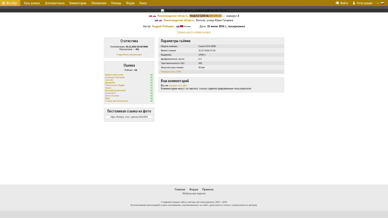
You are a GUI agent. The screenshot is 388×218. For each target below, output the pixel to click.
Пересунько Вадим (115, 85)
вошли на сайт (178, 85)
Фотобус (11, 3)
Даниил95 (110, 82)
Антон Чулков (112, 95)
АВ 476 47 (215, 15)
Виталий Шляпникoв (115, 90)
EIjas (107, 98)
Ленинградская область (172, 15)
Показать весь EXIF (171, 71)
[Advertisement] (194, 153)
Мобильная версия (194, 193)
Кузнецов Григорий (114, 77)
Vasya (108, 88)
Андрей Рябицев (163, 26)
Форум (193, 189)
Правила (207, 189)
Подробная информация (129, 54)
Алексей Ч (110, 93)
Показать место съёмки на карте (194, 32)
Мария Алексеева (114, 74)
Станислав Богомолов (116, 101)
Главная (180, 189)
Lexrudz (109, 80)
